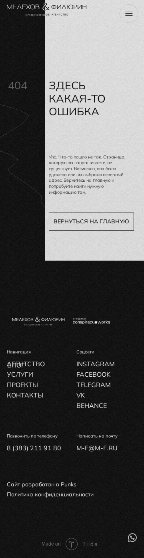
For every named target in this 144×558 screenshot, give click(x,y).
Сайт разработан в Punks (41, 484)
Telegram (93, 385)
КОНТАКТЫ (25, 395)
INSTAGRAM (95, 364)
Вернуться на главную (91, 221)
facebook (93, 374)
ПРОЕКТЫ (22, 385)
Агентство (26, 364)
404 (17, 85)
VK (80, 395)
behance (91, 405)
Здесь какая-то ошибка (77, 98)
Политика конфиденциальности (50, 494)
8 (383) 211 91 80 (34, 448)
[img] (132, 537)
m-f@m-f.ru (97, 448)
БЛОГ (16, 365)
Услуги (20, 374)
